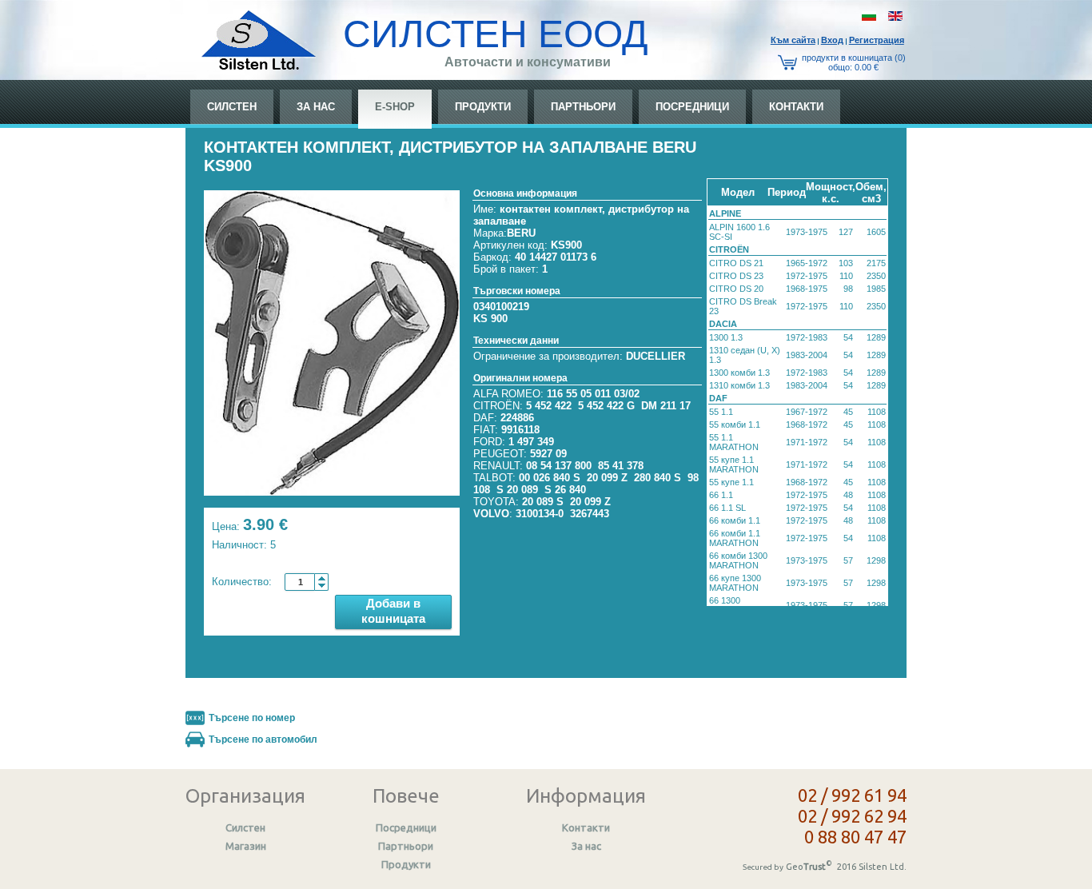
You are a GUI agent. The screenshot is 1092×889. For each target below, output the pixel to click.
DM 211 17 (666, 406)
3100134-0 (540, 514)
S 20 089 (517, 490)
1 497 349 (531, 442)
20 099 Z (607, 478)
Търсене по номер (252, 718)
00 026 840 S (549, 478)
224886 (517, 418)
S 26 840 (565, 490)
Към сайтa (793, 40)
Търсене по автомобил (263, 739)
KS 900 (490, 319)
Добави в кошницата (393, 610)
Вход (832, 40)
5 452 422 (549, 406)
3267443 (589, 514)
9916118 (520, 430)
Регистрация (876, 40)
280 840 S (657, 478)
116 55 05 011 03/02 (593, 394)
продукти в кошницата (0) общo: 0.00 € (854, 62)
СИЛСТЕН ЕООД (495, 34)
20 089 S (543, 502)
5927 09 (548, 454)
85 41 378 (621, 466)
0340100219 (501, 307)
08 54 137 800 (559, 466)
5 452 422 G (606, 406)
